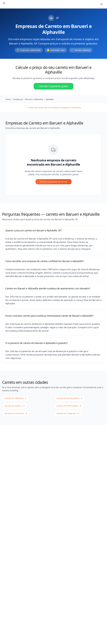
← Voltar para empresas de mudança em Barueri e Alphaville (53, 107)
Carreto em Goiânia (13, 406)
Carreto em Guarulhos (14, 413)
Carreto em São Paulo (13, 398)
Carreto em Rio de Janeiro (68, 398)
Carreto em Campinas (66, 413)
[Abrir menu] (101, 4)
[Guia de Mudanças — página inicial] (20, 4)
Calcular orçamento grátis (53, 86)
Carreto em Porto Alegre (67, 406)
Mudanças (18, 99)
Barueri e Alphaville (34, 99)
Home (8, 99)
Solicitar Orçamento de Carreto (53, 181)
